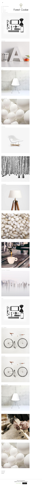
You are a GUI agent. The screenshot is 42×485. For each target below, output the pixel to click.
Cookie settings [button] (18, 483)
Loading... (3, 473)
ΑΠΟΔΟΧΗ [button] (24, 483)
